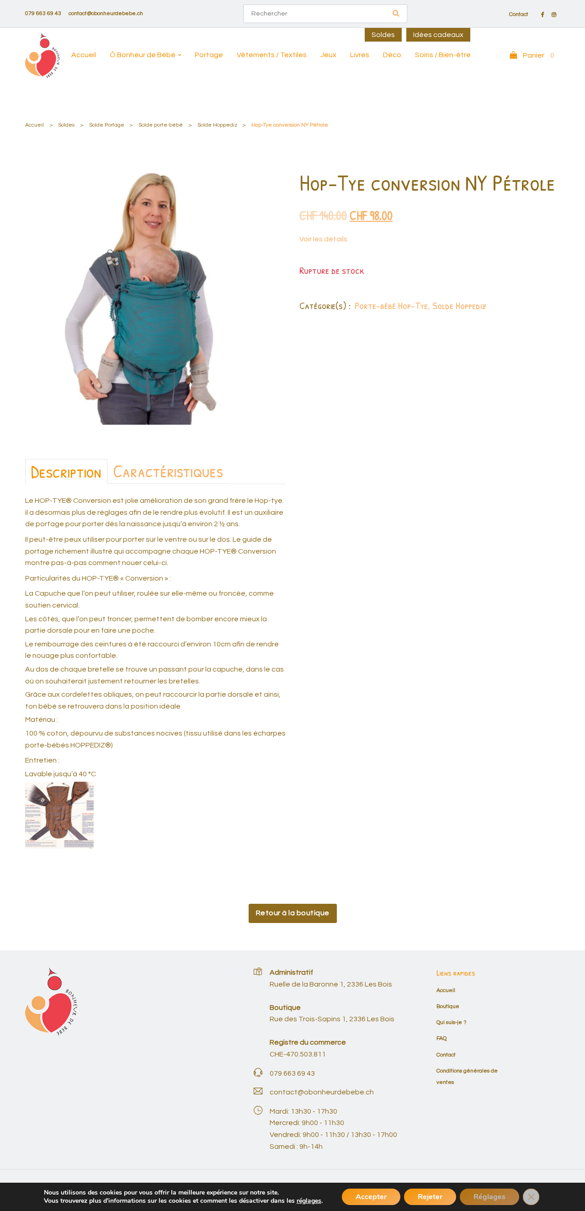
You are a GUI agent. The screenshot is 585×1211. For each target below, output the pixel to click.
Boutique (447, 1006)
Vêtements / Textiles (272, 55)
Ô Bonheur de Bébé (143, 55)
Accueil (83, 55)
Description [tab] (66, 471)
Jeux (328, 55)
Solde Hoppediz (217, 125)
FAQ (441, 1038)
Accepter (371, 1197)
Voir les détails (323, 239)
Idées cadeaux (438, 34)
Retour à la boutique (293, 913)
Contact (518, 14)
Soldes (383, 34)
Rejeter (430, 1197)
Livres (359, 55)
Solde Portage (106, 125)
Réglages (489, 1197)
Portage (209, 55)
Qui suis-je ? (451, 1022)
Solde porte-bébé (160, 125)
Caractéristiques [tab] (168, 471)
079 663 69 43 (43, 13)
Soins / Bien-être (443, 55)
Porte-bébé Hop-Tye (391, 305)
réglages (309, 1201)
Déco (392, 55)
